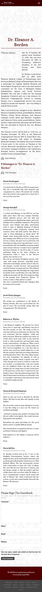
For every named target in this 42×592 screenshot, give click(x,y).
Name (3, 526)
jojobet (28, 582)
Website (4, 542)
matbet (15, 582)
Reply (5, 200)
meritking (15, 587)
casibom (21, 582)
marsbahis (7, 587)
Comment (5, 502)
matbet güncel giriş (32, 587)
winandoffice (7, 585)
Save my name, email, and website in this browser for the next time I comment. (21, 553)
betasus (22, 587)
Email (3, 534)
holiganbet (9, 582)
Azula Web (25, 575)
